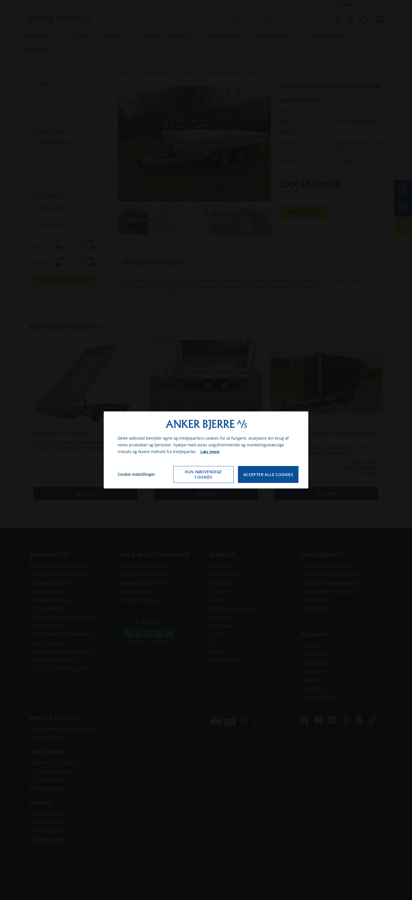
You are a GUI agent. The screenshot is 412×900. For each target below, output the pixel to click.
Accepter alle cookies (268, 474)
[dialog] (206, 449)
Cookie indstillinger (136, 474)
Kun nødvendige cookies (203, 474)
